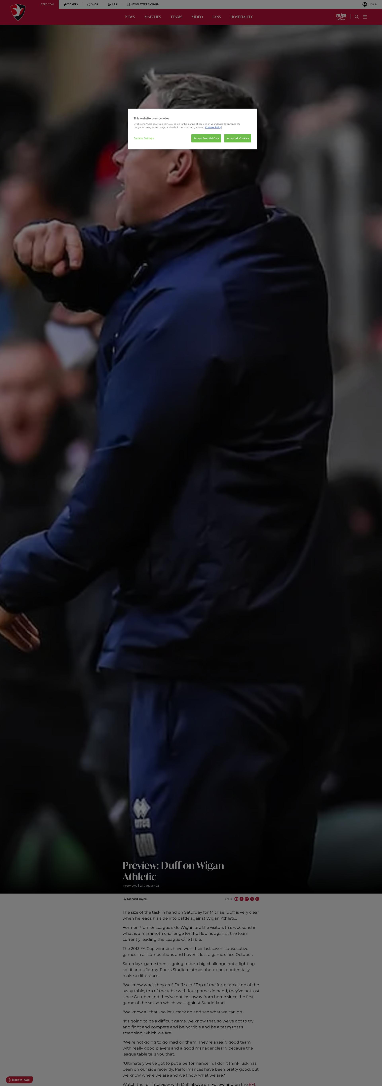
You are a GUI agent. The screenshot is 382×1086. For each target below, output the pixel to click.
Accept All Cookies (237, 138)
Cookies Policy (213, 127)
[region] (192, 129)
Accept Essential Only (206, 138)
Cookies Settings (144, 138)
